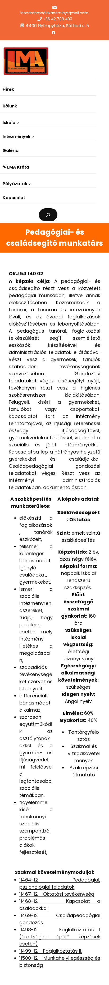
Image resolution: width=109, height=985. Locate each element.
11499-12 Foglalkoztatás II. (50, 951)
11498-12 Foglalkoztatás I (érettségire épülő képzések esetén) (59, 936)
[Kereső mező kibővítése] (48, 214)
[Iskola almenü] (17, 122)
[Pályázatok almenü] (29, 184)
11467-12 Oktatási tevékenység (56, 894)
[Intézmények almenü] (32, 136)
